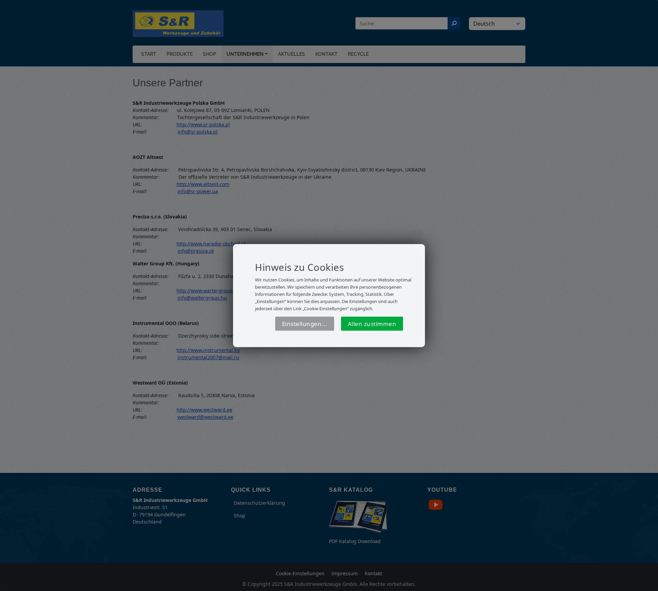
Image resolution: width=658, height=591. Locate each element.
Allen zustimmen (372, 324)
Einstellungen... (304, 324)
